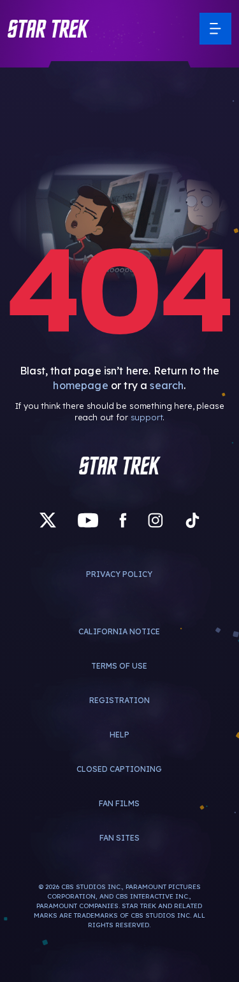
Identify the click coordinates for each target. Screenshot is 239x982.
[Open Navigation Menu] (215, 29)
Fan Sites (119, 838)
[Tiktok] (192, 521)
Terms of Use (119, 666)
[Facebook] (123, 521)
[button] (48, 29)
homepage (80, 385)
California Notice (119, 631)
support (147, 417)
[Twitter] (48, 521)
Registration (119, 700)
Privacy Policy (119, 574)
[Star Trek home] (120, 465)
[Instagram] (155, 521)
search (167, 385)
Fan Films (119, 803)
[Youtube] (88, 521)
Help (119, 734)
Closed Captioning (119, 769)
